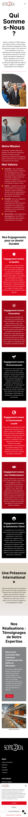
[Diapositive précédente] (3, 716)
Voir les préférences (14, 811)
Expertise (4, 765)
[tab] (9, 729)
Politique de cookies (10, 814)
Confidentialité (18, 814)
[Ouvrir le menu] (24, 4)
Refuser (14, 807)
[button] (26, 785)
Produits (4, 767)
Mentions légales (7, 782)
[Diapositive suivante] (25, 716)
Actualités (5, 770)
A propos (4, 772)
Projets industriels (7, 762)
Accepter (14, 803)
